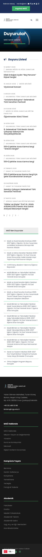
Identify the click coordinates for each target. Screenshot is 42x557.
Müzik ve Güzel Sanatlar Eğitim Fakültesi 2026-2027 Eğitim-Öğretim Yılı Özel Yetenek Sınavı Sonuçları (22, 284)
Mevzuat (7, 446)
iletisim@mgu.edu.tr (12, 409)
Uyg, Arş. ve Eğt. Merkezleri (15, 524)
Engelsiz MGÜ (21, 8)
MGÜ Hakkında (10, 431)
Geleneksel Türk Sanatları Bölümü (21, 97)
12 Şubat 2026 (10, 67)
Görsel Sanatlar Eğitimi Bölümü (20, 201)
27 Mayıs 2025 (10, 198)
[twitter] (34, 4)
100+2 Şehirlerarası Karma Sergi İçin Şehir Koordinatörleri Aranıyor (20, 175)
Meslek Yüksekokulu (12, 513)
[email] (28, 4)
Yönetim (7, 438)
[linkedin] (32, 4)
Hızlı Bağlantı (22, 4)
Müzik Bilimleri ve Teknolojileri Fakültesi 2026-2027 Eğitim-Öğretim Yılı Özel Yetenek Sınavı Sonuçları (21, 274)
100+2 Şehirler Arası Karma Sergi (19, 161)
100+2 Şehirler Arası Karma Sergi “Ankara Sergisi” (19, 147)
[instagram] (38, 4)
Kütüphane (8, 476)
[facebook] (30, 4)
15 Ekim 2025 (9, 141)
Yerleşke (7, 483)
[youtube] (36, 4)
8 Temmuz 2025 (10, 168)
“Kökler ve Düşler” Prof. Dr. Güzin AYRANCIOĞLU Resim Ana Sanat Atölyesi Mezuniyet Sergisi (19, 206)
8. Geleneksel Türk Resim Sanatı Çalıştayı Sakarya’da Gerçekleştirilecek (19, 131)
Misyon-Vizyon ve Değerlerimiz (17, 434)
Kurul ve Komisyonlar (12, 442)
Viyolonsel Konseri (12, 87)
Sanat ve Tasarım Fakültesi (18, 171)
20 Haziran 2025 (11, 183)
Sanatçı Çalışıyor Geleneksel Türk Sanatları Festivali (20, 190)
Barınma (7, 468)
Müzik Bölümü (25, 84)
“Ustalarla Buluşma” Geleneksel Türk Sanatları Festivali (19, 100)
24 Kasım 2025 (10, 109)
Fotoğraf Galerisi (11, 487)
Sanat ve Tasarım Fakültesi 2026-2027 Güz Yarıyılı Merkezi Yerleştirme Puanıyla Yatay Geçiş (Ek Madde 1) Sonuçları (22, 354)
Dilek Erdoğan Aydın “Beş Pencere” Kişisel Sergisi (20, 76)
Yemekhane (9, 479)
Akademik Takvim (11, 517)
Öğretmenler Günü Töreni (16, 116)
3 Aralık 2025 (9, 94)
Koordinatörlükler (11, 528)
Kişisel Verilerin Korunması (15, 450)
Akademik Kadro (11, 520)
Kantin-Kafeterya (11, 472)
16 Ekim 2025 (9, 123)
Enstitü (6, 509)
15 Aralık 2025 (10, 84)
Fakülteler (8, 505)
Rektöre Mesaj (9, 4)
